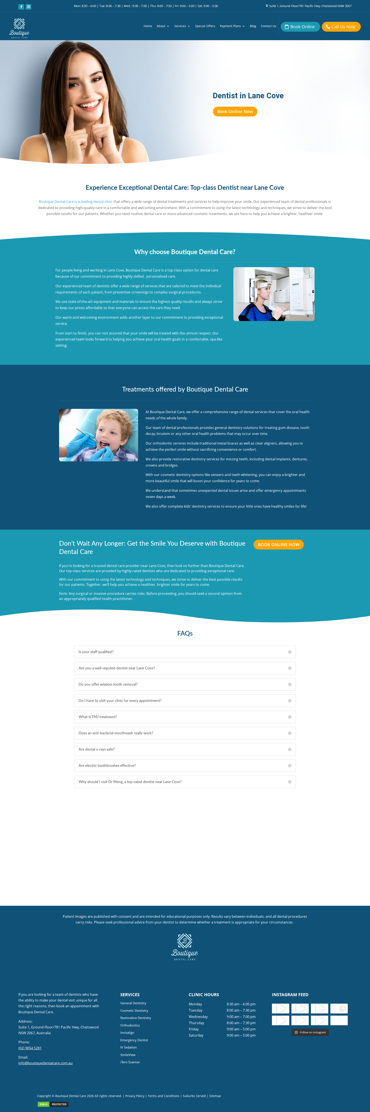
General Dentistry (133, 1003)
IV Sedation (128, 1047)
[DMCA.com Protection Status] (53, 1106)
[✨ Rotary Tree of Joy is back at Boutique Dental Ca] (319, 1020)
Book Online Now (235, 111)
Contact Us (268, 26)
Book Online (302, 26)
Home (148, 26)
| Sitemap (214, 1096)
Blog (253, 26)
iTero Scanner (130, 1062)
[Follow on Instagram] (28, 7)
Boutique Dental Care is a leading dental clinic (76, 201)
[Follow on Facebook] (21, 7)
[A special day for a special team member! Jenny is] (339, 1020)
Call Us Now (343, 26)
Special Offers (205, 26)
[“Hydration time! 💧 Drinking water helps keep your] (300, 1020)
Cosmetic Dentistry (134, 1010)
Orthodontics (130, 1025)
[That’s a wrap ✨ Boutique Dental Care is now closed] (339, 1008)
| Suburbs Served (193, 1096)
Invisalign (127, 1032)
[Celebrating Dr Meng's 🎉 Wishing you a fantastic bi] (319, 1008)
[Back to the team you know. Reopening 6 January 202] (300, 1008)
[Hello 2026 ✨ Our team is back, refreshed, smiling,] (280, 1008)
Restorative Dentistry (135, 1018)
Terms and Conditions (163, 1096)
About (161, 26)
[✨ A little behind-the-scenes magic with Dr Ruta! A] (280, 1020)
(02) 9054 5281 (30, 1048)
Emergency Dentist (134, 1040)
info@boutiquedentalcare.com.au (45, 1063)
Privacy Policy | (136, 1096)
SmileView (128, 1055)
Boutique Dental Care (71, 1096)
